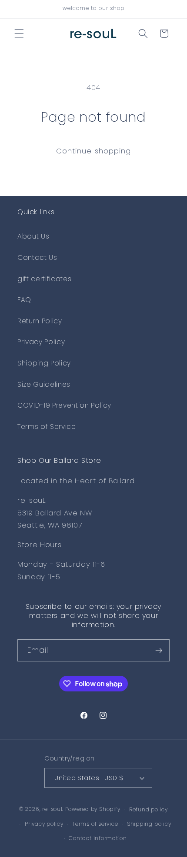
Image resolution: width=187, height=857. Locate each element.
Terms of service (95, 823)
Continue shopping (93, 151)
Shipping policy (149, 823)
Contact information (98, 838)
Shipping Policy (44, 363)
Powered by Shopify (92, 809)
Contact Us (37, 257)
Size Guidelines (43, 384)
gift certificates (44, 278)
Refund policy (148, 809)
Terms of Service (46, 426)
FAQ (24, 299)
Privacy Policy (41, 341)
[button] (19, 33)
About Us (33, 236)
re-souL (52, 809)
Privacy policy (44, 823)
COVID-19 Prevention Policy (64, 405)
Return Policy (39, 321)
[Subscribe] (158, 650)
